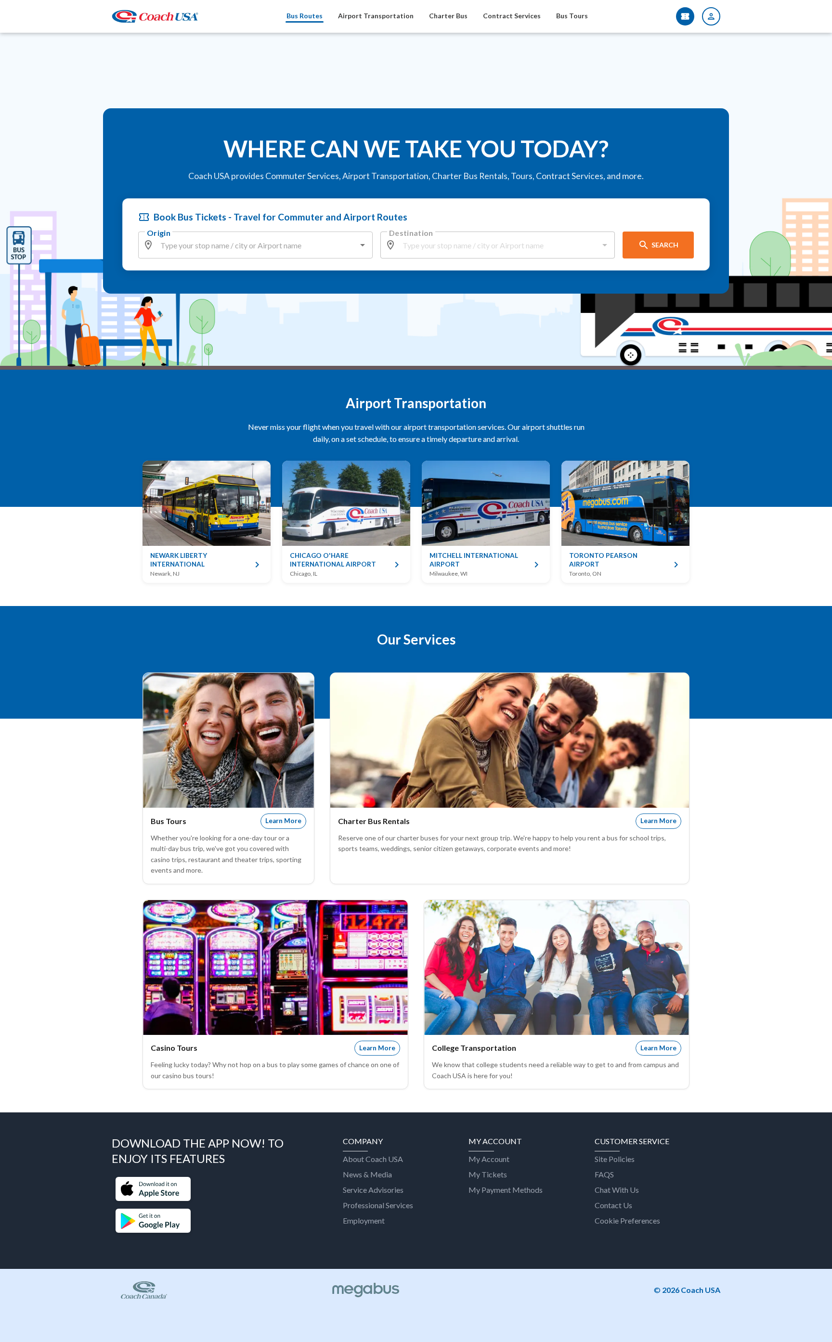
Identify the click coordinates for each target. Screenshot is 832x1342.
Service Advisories (373, 1189)
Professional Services (378, 1205)
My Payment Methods (505, 1189)
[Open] (362, 245)
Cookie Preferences (627, 1220)
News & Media (367, 1174)
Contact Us (613, 1205)
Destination (411, 232)
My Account (488, 1158)
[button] (153, 1190)
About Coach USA (373, 1158)
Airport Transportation (376, 16)
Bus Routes (304, 16)
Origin (158, 232)
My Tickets (487, 1174)
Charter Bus (448, 16)
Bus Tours (572, 16)
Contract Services (512, 16)
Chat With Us (617, 1189)
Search (664, 245)
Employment (364, 1220)
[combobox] (256, 245)
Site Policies (615, 1158)
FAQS (604, 1174)
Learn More (283, 821)
